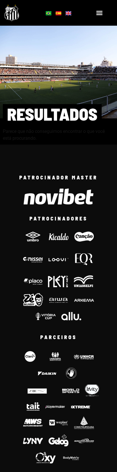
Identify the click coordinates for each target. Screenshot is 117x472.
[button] (99, 13)
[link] (19, 13)
